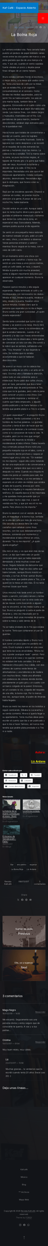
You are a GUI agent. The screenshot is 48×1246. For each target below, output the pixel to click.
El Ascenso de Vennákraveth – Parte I (9, 839)
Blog (24, 1184)
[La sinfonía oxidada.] (31, 804)
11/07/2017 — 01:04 (11, 1043)
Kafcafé (24, 1169)
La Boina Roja (17, 869)
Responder (40, 1012)
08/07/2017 (24, 881)
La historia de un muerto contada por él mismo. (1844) (11, 813)
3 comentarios (39, 882)
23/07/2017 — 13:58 (15, 1063)
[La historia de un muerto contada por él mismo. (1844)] (11, 804)
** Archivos (24, 1192)
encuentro (21, 864)
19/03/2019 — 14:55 (11, 1013)
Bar (11, 864)
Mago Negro (9, 1010)
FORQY (29, 1217)
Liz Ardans (31, 869)
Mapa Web (24, 1199)
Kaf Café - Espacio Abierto (19, 7)
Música (24, 1177)
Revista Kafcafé (8, 882)
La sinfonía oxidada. (31, 811)
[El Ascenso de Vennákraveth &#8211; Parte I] (11, 830)
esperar (33, 864)
